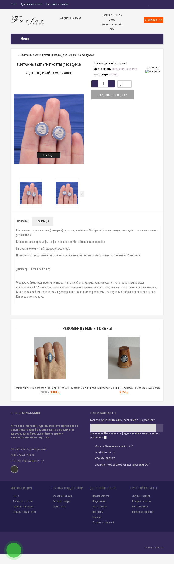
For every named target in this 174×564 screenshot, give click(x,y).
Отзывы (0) (42, 221)
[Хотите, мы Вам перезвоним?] (13, 550)
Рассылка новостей (143, 511)
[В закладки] (120, 84)
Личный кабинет (141, 495)
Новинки (97, 517)
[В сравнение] (128, 84)
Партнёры (97, 511)
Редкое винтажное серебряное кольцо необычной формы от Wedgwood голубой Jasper (50, 389)
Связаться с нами (62, 495)
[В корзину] (40, 382)
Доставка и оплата (32, 4)
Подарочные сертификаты (99, 504)
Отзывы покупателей (24, 511)
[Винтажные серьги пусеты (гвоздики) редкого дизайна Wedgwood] (49, 129)
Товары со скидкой (103, 522)
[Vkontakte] (14, 469)
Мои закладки (140, 506)
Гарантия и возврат (57, 4)
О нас (14, 4)
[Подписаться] (159, 428)
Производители (100, 495)
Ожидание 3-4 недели (112, 95)
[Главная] (15, 55)
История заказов (141, 501)
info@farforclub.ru (105, 452)
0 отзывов (153, 67)
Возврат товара (61, 501)
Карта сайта (59, 506)
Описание (23, 221)
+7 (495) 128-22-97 (70, 18)
